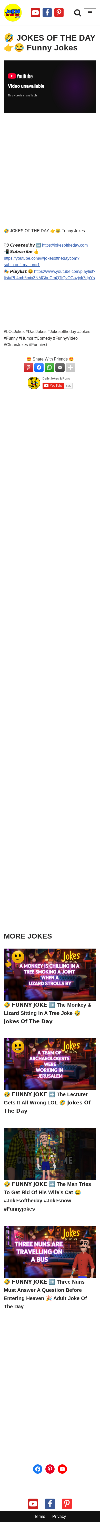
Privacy (59, 1516)
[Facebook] (47, 12)
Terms (39, 1516)
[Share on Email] (60, 367)
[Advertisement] (50, 173)
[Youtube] (35, 12)
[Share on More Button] (70, 367)
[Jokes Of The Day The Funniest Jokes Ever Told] (13, 13)
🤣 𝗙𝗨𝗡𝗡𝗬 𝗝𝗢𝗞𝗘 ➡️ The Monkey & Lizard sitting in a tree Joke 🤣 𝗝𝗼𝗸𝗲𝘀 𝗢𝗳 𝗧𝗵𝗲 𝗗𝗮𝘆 (47, 1013)
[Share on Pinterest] (28, 367)
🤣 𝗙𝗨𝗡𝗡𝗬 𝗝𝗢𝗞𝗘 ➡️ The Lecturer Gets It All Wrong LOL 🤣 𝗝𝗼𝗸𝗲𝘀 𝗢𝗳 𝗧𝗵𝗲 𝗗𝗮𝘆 (47, 1103)
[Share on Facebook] (39, 367)
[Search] (78, 12)
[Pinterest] (59, 12)
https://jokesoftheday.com (65, 245)
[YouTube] (62, 1469)
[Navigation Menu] (90, 12)
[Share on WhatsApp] (49, 367)
